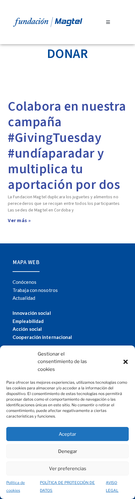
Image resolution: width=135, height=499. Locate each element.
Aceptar (67, 434)
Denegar (67, 451)
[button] (125, 362)
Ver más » (19, 220)
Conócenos (24, 282)
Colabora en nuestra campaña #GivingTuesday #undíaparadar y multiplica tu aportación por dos (67, 145)
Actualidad (24, 298)
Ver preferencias (67, 468)
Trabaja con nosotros (35, 290)
